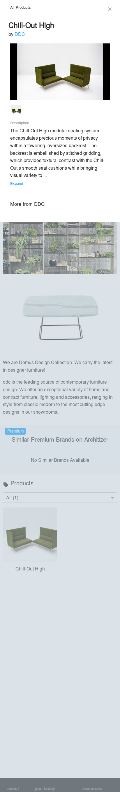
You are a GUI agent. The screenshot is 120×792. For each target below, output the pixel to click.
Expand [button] (16, 183)
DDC (20, 34)
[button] (16, 111)
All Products (20, 7)
